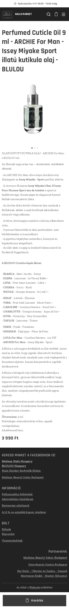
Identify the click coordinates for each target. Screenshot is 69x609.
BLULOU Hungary (14, 466)
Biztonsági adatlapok (15, 505)
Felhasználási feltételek (17, 494)
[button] (49, 14)
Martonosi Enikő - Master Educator (44, 575)
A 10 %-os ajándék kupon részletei (24, 512)
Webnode (34, 587)
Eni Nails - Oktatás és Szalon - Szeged (42, 571)
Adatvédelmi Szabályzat (17, 499)
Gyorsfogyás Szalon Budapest (47, 564)
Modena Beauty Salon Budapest (23, 477)
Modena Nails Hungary (17, 461)
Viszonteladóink (12, 540)
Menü (63, 14)
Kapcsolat (8, 534)
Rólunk (6, 529)
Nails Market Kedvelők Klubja (21, 470)
